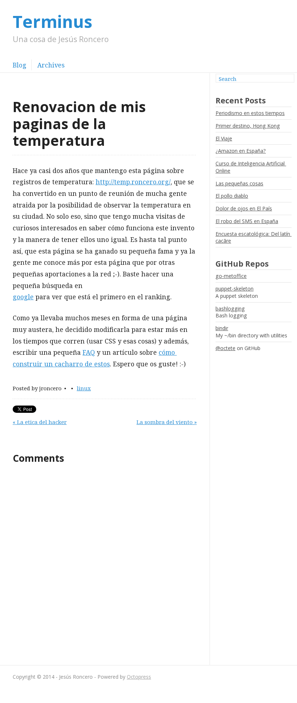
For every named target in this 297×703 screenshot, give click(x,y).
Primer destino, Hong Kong (248, 125)
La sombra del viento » (167, 422)
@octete (225, 348)
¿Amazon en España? (241, 150)
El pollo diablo (232, 195)
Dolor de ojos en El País (244, 208)
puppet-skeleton (235, 288)
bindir (222, 328)
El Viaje (224, 138)
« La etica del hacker (40, 422)
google (23, 296)
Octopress (139, 676)
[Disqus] (105, 564)
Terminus (52, 21)
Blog (19, 65)
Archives (50, 65)
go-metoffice (231, 275)
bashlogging (230, 308)
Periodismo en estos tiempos (250, 113)
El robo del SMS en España (247, 221)
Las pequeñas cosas (239, 183)
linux (84, 388)
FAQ (89, 352)
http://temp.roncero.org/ (133, 181)
